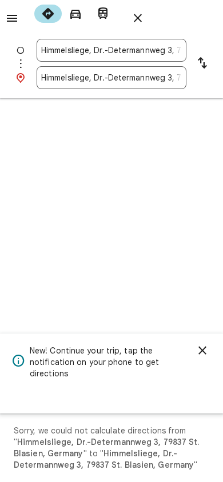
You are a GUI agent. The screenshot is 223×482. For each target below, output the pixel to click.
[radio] (48, 13)
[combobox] (111, 50)
